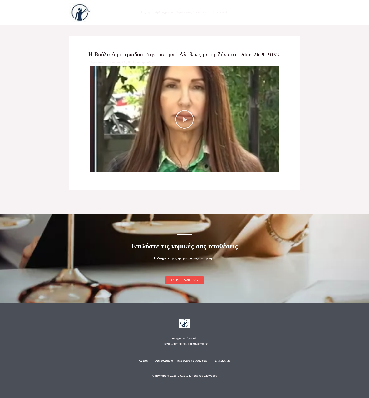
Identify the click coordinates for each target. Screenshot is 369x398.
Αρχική (145, 12)
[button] (184, 119)
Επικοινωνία (221, 12)
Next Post (290, 199)
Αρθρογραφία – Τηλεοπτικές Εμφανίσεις (181, 12)
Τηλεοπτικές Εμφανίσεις (106, 62)
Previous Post (81, 199)
